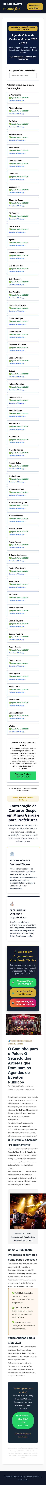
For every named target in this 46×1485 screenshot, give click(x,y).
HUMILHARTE (12, 6)
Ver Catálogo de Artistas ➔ (34, 6)
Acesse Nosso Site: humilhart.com (22, 992)
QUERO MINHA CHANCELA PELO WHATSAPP (23, 1420)
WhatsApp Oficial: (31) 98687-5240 (22, 982)
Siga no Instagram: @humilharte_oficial (23, 1003)
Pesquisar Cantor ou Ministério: (22, 71)
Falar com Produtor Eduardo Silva (23, 775)
